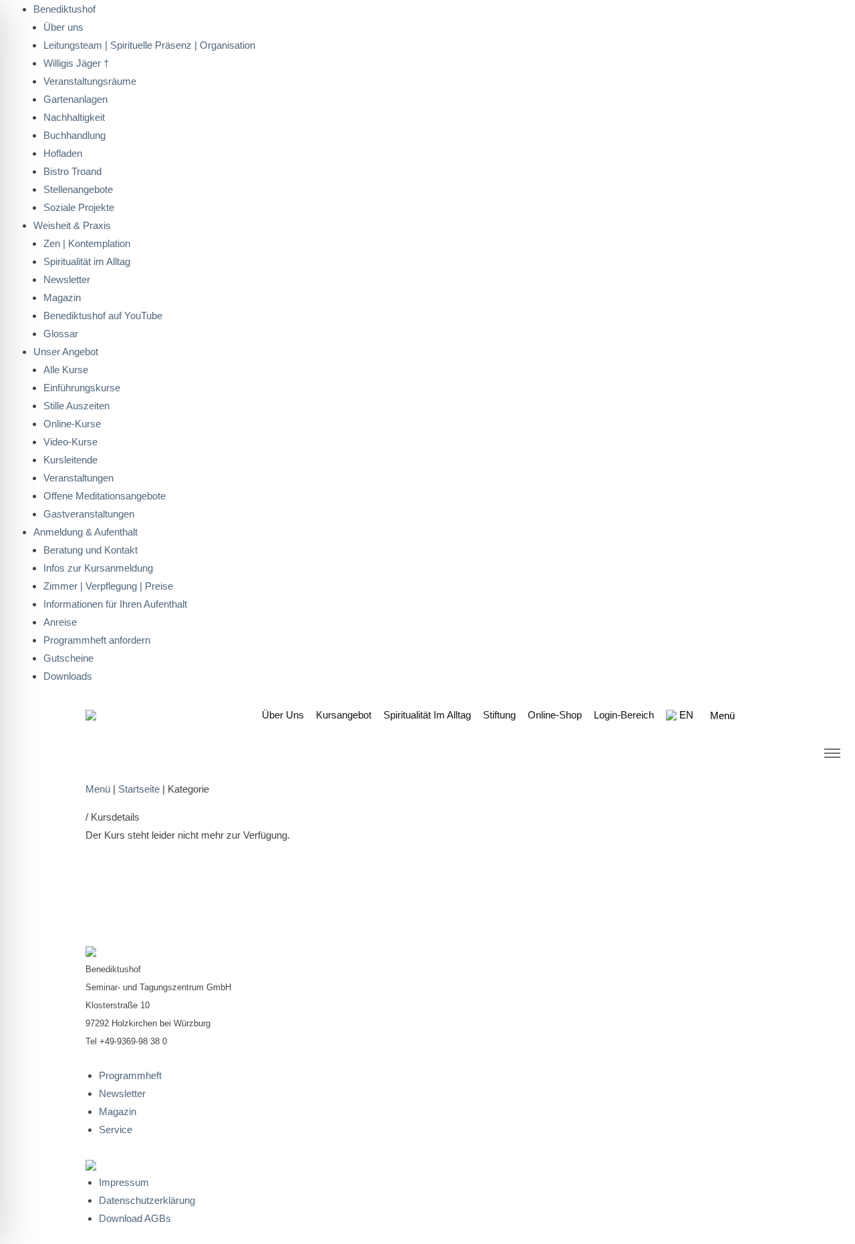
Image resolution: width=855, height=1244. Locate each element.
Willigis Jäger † (76, 63)
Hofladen (62, 153)
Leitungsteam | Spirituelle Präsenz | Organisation (149, 45)
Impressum (124, 1182)
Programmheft (130, 1075)
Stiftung (499, 714)
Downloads (67, 676)
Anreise (60, 622)
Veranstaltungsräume (89, 81)
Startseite (139, 789)
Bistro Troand (72, 171)
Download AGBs (135, 1218)
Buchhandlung (74, 135)
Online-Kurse (72, 423)
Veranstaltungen (78, 477)
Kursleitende (70, 459)
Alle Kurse (65, 369)
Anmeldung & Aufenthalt (85, 532)
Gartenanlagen (75, 99)
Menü (98, 789)
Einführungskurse (81, 387)
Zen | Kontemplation (86, 243)
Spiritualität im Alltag (86, 261)
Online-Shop (555, 714)
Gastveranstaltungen (88, 514)
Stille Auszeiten (76, 405)
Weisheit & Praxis (72, 225)
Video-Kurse (70, 441)
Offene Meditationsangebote (104, 495)
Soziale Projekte (78, 207)
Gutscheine (68, 658)
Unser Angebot (65, 351)
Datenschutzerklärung (147, 1200)
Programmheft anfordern (96, 640)
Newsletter (66, 279)
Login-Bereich (624, 714)
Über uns (283, 714)
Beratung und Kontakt (90, 550)
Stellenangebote (78, 189)
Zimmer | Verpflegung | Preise (108, 586)
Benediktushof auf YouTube (102, 315)
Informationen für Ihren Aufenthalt (115, 604)
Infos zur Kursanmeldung (98, 568)
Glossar (60, 333)
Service (115, 1129)
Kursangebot (343, 714)
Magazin (62, 297)
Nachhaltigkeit (74, 117)
